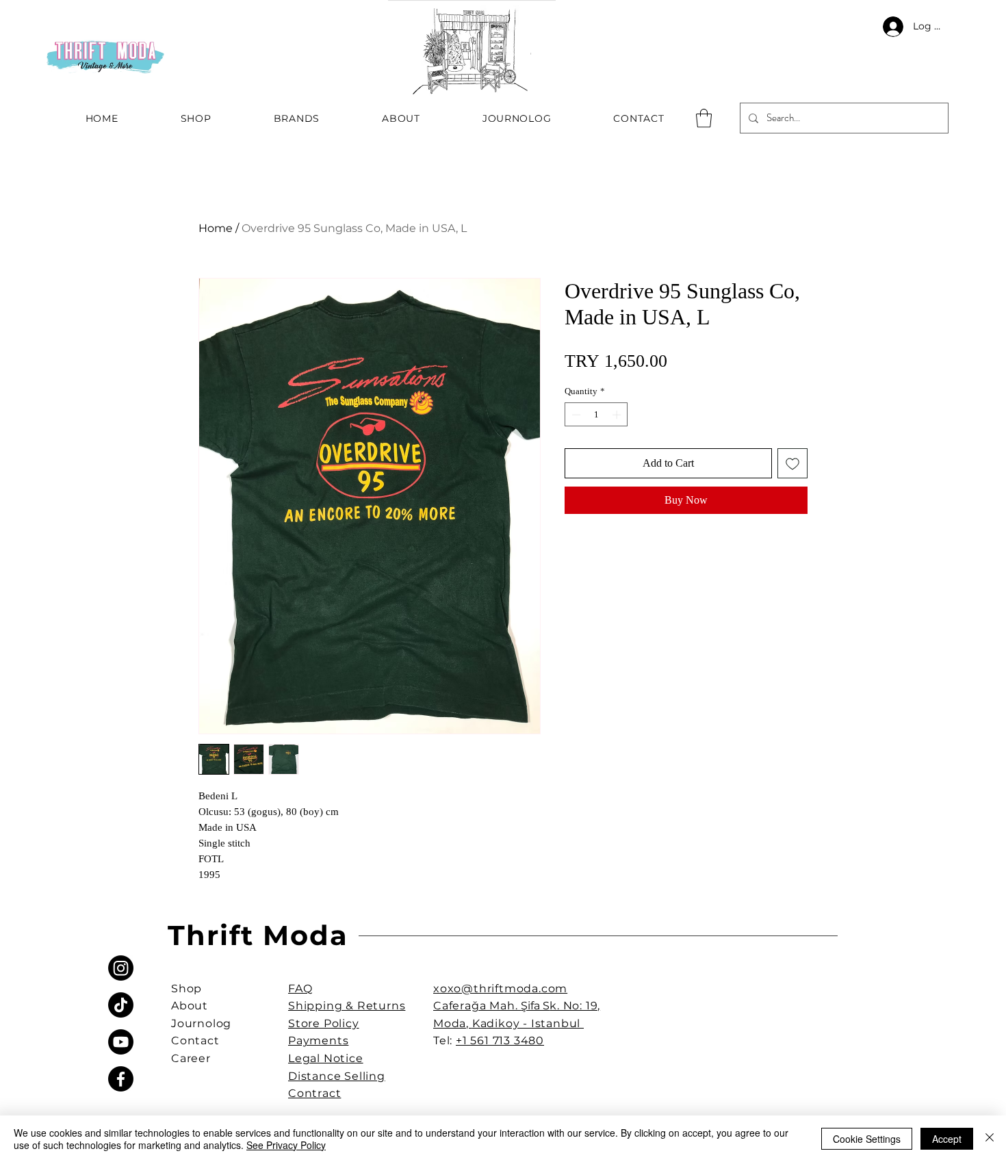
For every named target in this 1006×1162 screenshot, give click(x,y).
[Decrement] (575, 414)
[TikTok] (120, 1005)
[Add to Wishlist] (792, 463)
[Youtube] (120, 1042)
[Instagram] (120, 968)
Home (215, 228)
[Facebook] (120, 1079)
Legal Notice (325, 1058)
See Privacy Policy (286, 1145)
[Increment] (618, 414)
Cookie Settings (867, 1139)
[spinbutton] (596, 414)
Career (191, 1058)
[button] (704, 118)
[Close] (989, 1138)
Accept (947, 1139)
